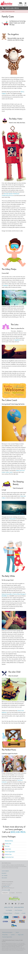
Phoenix (17, 913)
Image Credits (20, 934)
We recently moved (5, 890)
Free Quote (20, 5)
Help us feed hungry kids (8, 11)
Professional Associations (7, 932)
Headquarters (5, 892)
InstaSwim (5, 285)
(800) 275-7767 (8, 907)
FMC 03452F (4, 877)
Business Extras (9, 841)
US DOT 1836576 (5, 871)
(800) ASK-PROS (12, 8)
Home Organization (10, 851)
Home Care (8, 849)
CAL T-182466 (4, 875)
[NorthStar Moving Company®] (6, 3)
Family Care (8, 843)
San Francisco (19, 892)
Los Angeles (12, 892)
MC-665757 (4, 873)
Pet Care (7, 846)
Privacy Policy (5, 934)
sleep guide (12, 518)
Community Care (9, 857)
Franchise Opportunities (7, 937)
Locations (13, 934)
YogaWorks (17, 340)
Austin (23, 913)
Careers (17, 932)
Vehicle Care (8, 854)
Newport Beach (8, 913)
